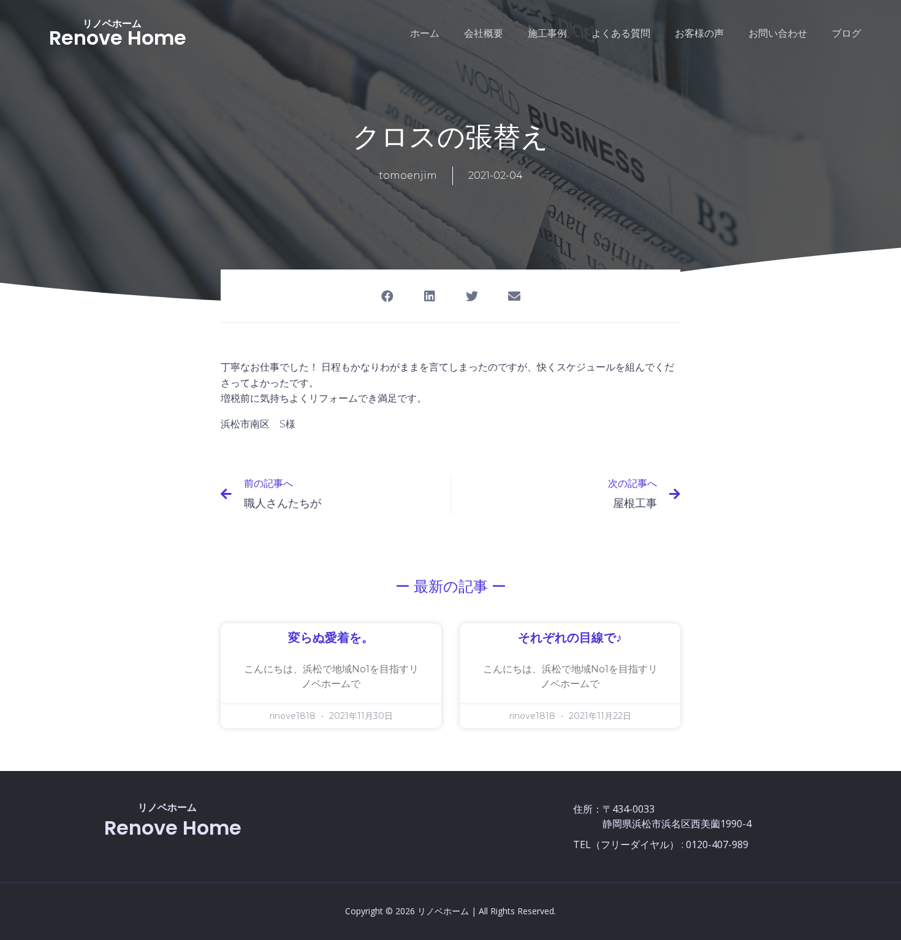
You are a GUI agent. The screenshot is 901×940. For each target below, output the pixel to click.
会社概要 (483, 33)
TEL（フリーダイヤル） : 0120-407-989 (660, 844)
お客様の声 (699, 33)
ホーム (424, 33)
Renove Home (117, 37)
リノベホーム (112, 23)
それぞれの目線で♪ (570, 638)
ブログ (846, 33)
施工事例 (547, 33)
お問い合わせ (777, 33)
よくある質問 (620, 33)
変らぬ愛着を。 (331, 638)
